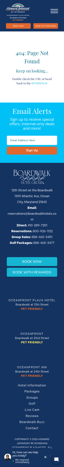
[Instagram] (56, 18)
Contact (32, 428)
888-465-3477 (43, 243)
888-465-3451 (42, 237)
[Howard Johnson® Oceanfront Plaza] (18, 12)
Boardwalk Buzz (32, 422)
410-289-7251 (43, 18)
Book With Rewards (32, 272)
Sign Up (32, 150)
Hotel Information (32, 385)
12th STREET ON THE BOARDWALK (47, 18)
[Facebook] (52, 18)
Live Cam (32, 410)
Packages (32, 391)
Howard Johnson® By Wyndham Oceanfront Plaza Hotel (30, 443)
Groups (32, 397)
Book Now (18, 26)
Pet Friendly (32, 309)
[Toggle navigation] (54, 11)
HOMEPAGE (39, 83)
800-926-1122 (43, 231)
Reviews (32, 416)
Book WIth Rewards (45, 26)
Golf (32, 403)
